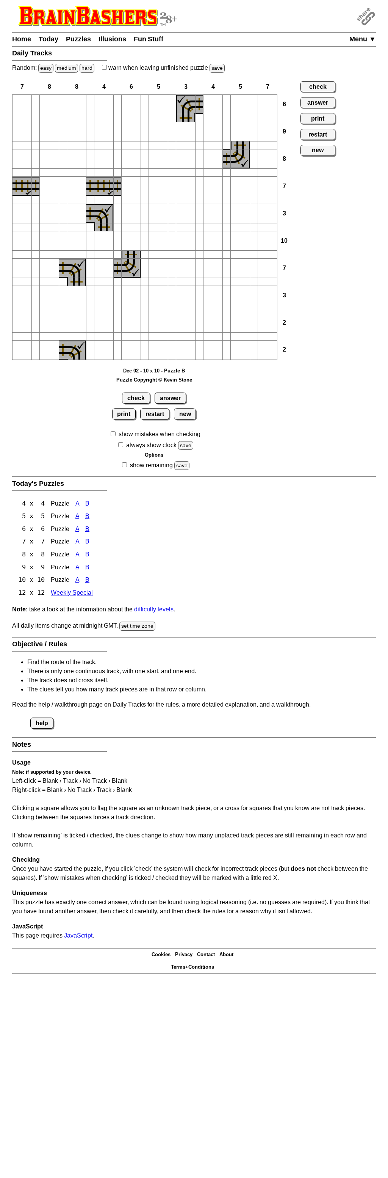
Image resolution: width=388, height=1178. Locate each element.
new (185, 414)
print (123, 414)
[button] (22, 104)
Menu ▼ (362, 39)
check (136, 398)
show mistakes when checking (159, 434)
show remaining (151, 465)
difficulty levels (154, 609)
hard (86, 68)
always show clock (151, 445)
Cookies (161, 954)
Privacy (183, 954)
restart (155, 414)
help (42, 723)
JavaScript (78, 935)
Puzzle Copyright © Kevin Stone (154, 380)
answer (170, 398)
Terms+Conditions (192, 967)
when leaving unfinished (165, 67)
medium (66, 68)
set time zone (137, 626)
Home (21, 39)
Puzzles (78, 39)
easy (46, 68)
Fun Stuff (148, 39)
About (226, 954)
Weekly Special (72, 592)
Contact (206, 954)
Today (48, 39)
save (217, 68)
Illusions (112, 39)
